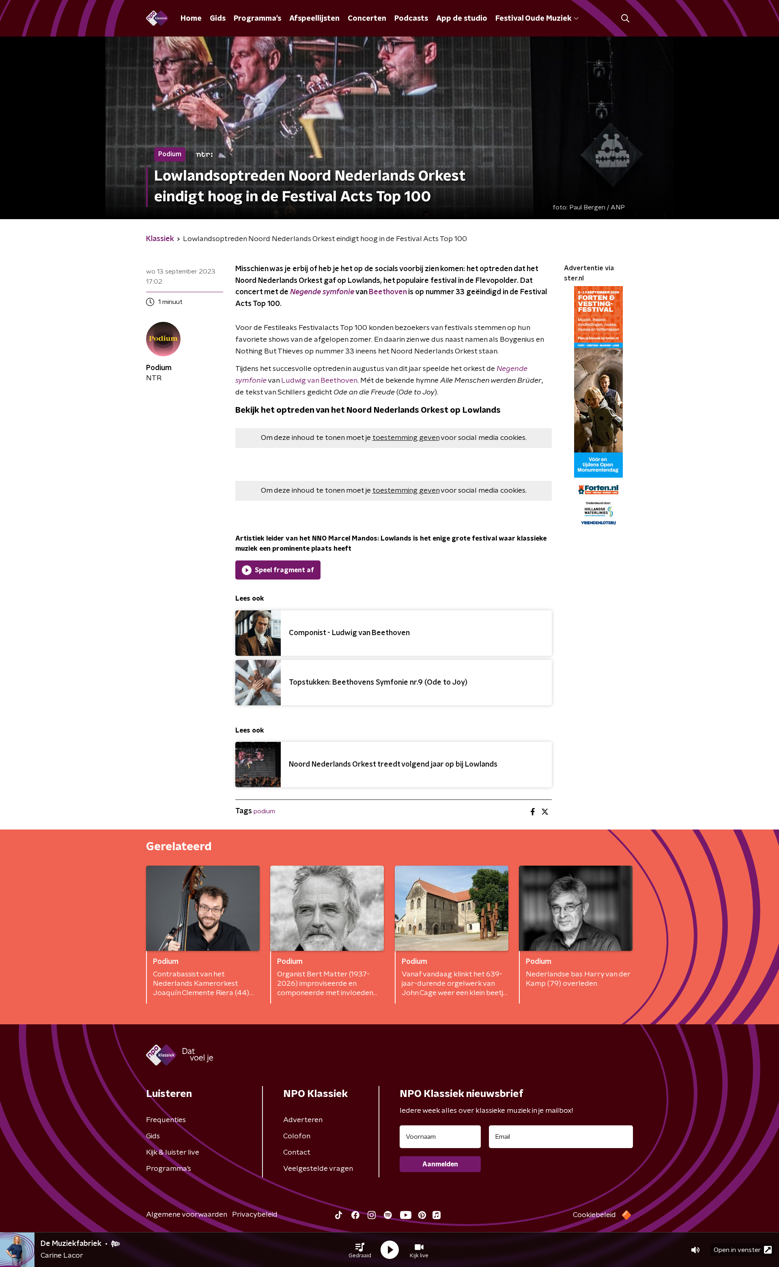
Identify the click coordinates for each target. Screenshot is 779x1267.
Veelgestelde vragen (318, 1168)
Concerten (367, 18)
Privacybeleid (255, 1214)
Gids (218, 18)
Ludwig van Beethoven (318, 380)
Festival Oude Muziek (533, 18)
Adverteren (303, 1120)
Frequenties (166, 1120)
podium (264, 811)
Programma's (257, 18)
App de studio (461, 18)
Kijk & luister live (172, 1152)
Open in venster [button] (737, 1250)
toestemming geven (405, 438)
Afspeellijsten (314, 18)
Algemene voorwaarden (186, 1214)
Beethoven (388, 292)
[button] (360, 1250)
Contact (296, 1152)
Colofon (296, 1136)
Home (191, 18)
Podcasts (411, 18)
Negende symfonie (322, 292)
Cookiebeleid (594, 1215)
